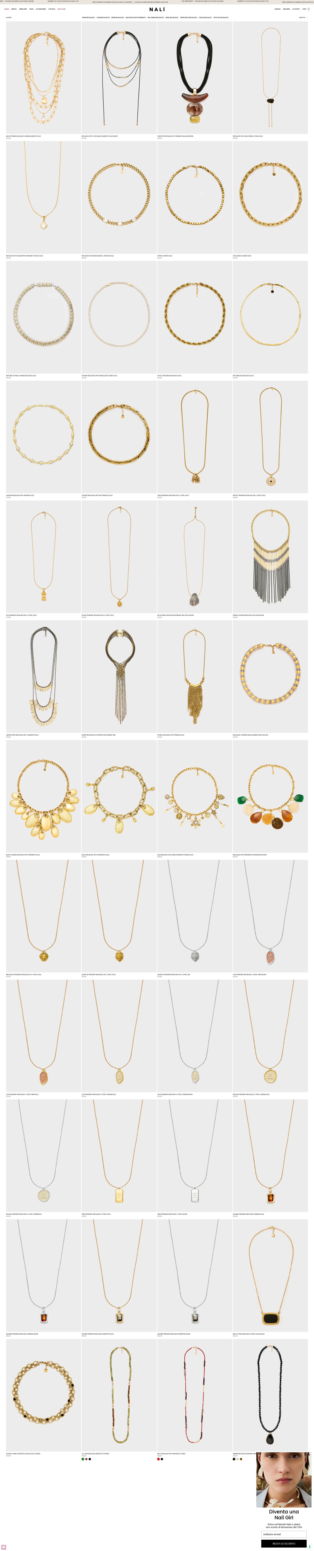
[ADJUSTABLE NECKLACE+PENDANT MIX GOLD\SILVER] (194, 557)
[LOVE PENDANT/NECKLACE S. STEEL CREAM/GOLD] (119, 1036)
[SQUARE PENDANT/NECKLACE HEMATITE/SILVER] (194, 1275)
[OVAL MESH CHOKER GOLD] (270, 197)
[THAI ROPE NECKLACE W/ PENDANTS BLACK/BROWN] (194, 77)
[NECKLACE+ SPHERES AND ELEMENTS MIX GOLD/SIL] (270, 676)
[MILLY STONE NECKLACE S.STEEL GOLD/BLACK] (270, 1275)
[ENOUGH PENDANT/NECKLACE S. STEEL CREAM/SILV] (43, 1155)
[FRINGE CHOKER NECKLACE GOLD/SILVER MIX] (270, 557)
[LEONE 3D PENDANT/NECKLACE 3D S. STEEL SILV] (194, 916)
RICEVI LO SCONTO (284, 1543)
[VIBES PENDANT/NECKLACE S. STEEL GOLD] (119, 1155)
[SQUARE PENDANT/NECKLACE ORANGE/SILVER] (43, 1275)
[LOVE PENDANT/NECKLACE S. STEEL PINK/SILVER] (270, 916)
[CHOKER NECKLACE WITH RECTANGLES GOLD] (119, 437)
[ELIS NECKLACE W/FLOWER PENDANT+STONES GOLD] (194, 796)
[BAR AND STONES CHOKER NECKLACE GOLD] (43, 317)
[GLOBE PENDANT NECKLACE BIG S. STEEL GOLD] (119, 557)
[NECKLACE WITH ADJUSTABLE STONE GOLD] (270, 77)
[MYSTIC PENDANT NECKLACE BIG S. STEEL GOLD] (270, 437)
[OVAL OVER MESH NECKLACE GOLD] (194, 317)
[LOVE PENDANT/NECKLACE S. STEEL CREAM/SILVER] (194, 1036)
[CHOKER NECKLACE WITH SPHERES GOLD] (43, 437)
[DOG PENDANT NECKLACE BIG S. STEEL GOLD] (43, 557)
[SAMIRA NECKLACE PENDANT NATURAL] (270, 1395)
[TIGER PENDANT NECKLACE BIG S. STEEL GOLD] (194, 437)
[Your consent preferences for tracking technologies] (309, 1546)
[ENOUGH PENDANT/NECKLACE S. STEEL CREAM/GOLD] (270, 1036)
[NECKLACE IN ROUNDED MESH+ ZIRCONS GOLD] (119, 197)
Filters (8, 17)
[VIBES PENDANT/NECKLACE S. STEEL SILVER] (194, 1155)
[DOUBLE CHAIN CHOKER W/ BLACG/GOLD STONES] (43, 1395)
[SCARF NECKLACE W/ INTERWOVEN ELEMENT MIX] (119, 676)
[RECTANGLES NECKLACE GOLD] (270, 317)
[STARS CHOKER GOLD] (194, 197)
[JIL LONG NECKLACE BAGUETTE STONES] (119, 1395)
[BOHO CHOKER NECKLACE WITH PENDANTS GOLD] (43, 796)
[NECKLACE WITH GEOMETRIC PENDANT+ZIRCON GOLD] (43, 197)
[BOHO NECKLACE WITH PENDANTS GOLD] (119, 796)
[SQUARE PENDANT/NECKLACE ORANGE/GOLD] (270, 1155)
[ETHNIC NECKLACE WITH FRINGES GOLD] (194, 676)
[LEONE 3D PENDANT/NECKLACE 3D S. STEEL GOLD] (119, 916)
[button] (6, 9)
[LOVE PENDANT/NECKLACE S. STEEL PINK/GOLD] (43, 1036)
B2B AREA (286, 9)
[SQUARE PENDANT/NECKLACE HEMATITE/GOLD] (119, 1275)
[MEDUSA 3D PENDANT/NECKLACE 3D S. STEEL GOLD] (43, 916)
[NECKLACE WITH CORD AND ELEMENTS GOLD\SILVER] (119, 77)
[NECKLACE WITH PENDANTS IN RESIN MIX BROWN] (270, 796)
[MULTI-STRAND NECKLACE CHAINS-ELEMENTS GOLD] (43, 77)
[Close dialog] (309, 1455)
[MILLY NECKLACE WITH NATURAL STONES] (194, 1395)
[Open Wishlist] (3, 1547)
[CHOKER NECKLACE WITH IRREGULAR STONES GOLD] (119, 317)
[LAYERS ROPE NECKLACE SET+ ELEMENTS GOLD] (43, 676)
